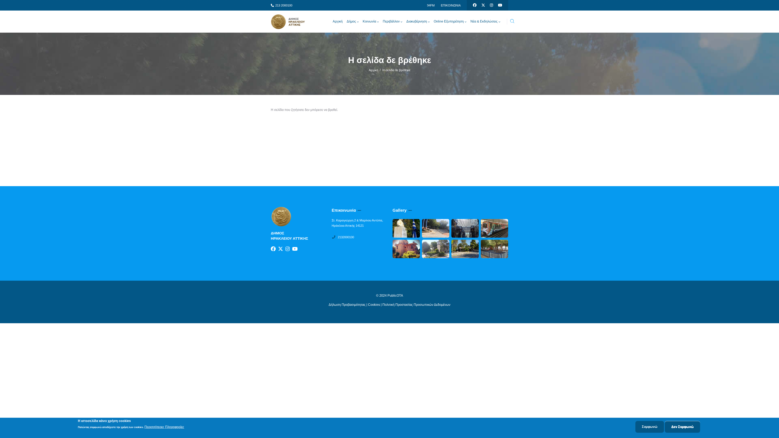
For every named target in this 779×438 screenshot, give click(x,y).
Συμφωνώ (649, 426)
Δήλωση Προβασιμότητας (347, 304)
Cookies (374, 304)
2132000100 (346, 237)
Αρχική (373, 70)
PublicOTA (395, 295)
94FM (431, 5)
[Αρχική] (291, 22)
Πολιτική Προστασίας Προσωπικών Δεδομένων (416, 304)
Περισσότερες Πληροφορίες (164, 427)
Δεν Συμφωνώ (682, 426)
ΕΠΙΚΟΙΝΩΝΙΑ (451, 5)
